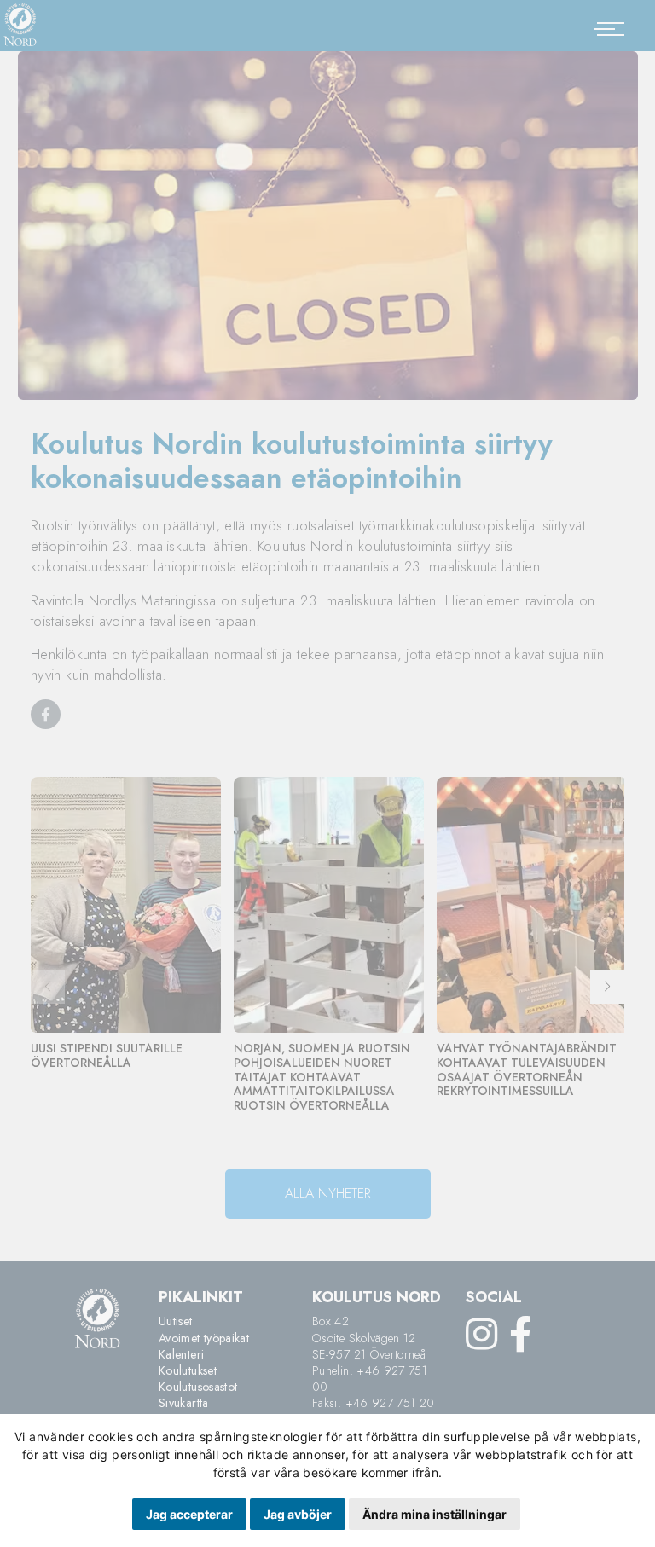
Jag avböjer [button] (298, 1514)
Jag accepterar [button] (189, 1514)
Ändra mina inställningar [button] (434, 1514)
